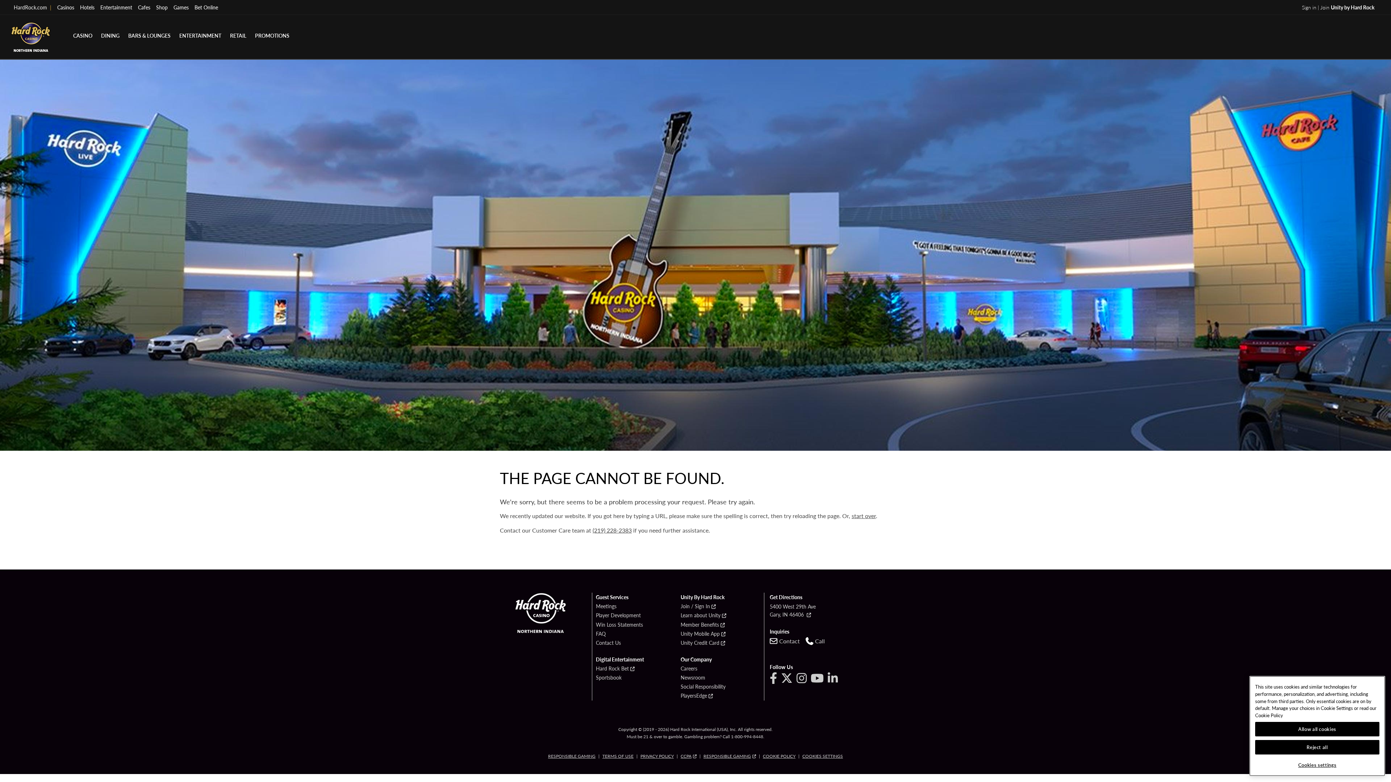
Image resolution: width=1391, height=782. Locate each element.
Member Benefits (700, 625)
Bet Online (206, 7)
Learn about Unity (700, 615)
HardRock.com (32, 7)
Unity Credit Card (700, 643)
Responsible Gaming (572, 756)
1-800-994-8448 (747, 736)
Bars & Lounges (149, 35)
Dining (110, 35)
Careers (689, 668)
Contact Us (608, 643)
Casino (82, 35)
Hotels (87, 7)
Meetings (606, 606)
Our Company (696, 659)
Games (181, 7)
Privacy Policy (657, 756)
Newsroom (693, 677)
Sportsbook (609, 677)
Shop (162, 7)
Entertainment (116, 7)
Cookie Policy (779, 756)
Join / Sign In (695, 606)
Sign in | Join (1338, 7)
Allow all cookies (1317, 729)
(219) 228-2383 (612, 530)
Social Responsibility (703, 687)
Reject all (1317, 747)
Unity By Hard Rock (702, 597)
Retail (238, 35)
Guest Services (612, 597)
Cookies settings (822, 756)
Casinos (65, 7)
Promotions (272, 35)
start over (864, 516)
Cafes (144, 7)
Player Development (618, 615)
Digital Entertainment (620, 659)
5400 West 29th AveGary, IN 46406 (793, 610)
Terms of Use (618, 756)
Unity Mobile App (700, 634)
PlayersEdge (694, 696)
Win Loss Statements (619, 625)
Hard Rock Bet (612, 668)
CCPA (686, 756)
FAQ (601, 634)
